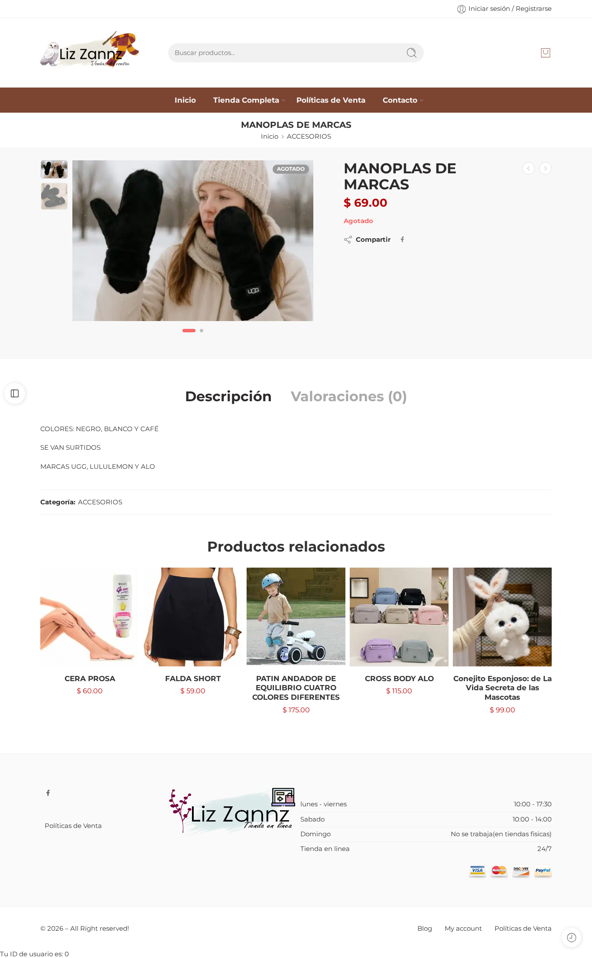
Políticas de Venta (330, 99)
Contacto (400, 99)
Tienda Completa (246, 99)
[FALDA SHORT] (192, 617)
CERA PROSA (90, 678)
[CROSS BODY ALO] (399, 617)
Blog (424, 928)
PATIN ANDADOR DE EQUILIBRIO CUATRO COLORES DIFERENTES (296, 687)
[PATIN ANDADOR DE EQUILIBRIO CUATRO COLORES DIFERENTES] (296, 617)
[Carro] (546, 53)
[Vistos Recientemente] (571, 937)
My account (463, 928)
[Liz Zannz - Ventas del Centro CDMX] (89, 53)
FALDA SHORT (193, 678)
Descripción (228, 396)
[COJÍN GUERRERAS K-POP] (545, 168)
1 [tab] (189, 337)
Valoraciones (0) (349, 396)
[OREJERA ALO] (528, 168)
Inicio (185, 99)
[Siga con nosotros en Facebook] (48, 792)
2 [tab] (201, 337)
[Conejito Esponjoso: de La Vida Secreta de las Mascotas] (502, 617)
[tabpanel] (193, 242)
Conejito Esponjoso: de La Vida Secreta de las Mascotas (502, 687)
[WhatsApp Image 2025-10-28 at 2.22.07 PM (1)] (192, 240)
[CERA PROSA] (89, 617)
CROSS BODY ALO (399, 678)
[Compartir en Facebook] (402, 239)
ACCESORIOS (309, 136)
